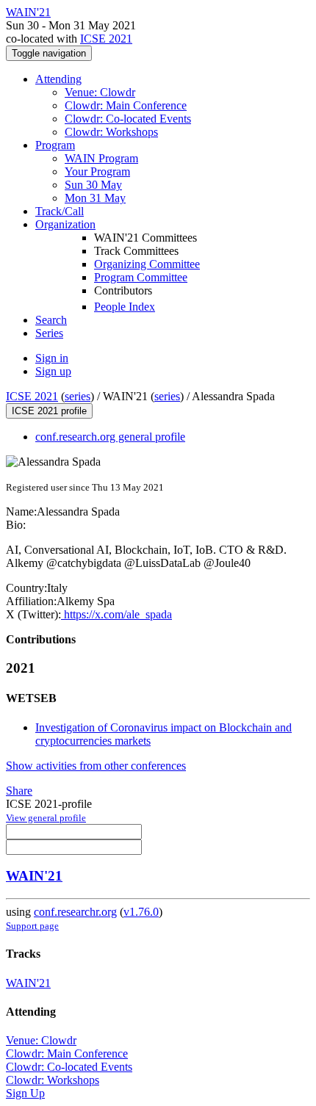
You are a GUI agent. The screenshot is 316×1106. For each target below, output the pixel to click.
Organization (65, 224)
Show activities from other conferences (96, 765)
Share (19, 790)
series (77, 396)
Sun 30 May (93, 184)
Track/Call (59, 211)
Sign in (51, 358)
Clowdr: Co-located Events (128, 118)
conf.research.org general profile (110, 436)
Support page (32, 925)
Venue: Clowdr (100, 92)
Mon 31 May (95, 198)
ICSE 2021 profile (49, 410)
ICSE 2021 (106, 38)
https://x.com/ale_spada (116, 614)
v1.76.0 (141, 912)
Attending (58, 79)
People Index (124, 306)
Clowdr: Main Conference (126, 105)
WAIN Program (101, 158)
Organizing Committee (147, 264)
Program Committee (140, 277)
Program (55, 145)
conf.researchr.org (75, 912)
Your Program (97, 171)
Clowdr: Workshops (111, 132)
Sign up (53, 371)
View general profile (46, 817)
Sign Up (25, 1093)
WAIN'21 (34, 875)
